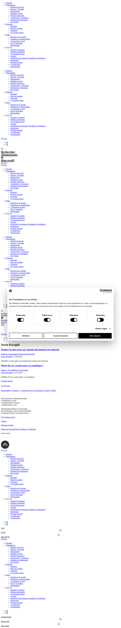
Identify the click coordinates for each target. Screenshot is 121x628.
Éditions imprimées (17, 52)
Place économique (21, 370)
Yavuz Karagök (7, 357)
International (15, 11)
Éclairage (13, 31)
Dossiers (9, 3)
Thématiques (10, 5)
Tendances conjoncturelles (20, 39)
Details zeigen (101, 329)
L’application (15, 65)
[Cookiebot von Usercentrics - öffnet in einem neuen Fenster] (101, 291)
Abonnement (15, 67)
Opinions (9, 24)
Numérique (21, 354)
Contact (13, 56)
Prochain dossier (16, 62)
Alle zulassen (95, 336)
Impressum (14, 60)
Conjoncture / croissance (19, 18)
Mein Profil (5, 537)
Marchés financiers (17, 16)
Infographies (15, 45)
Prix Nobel (14, 22)
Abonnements (9, 154)
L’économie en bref (17, 41)
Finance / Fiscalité (17, 9)
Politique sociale (16, 14)
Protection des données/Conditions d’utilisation (27, 58)
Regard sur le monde (18, 37)
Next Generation (16, 43)
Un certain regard (16, 33)
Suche (3, 532)
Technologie (30, 354)
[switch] (47, 320)
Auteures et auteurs (17, 50)
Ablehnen (26, 336)
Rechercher (8, 151)
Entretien (13, 26)
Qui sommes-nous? (17, 54)
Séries (8, 35)
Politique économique (9, 354)
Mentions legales (7, 425)
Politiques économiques (19, 20)
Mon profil (7, 160)
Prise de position (16, 28)
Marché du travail (17, 7)
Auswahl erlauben (60, 336)
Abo (2, 528)
